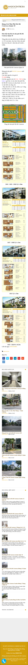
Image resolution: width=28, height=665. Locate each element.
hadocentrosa (8, 19)
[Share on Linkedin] (15, 358)
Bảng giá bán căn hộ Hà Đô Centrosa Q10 (12, 433)
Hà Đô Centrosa (16, 71)
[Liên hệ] (4, 662)
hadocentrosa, (11, 28)
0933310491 (13, 346)
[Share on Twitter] (7, 358)
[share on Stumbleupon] (22, 358)
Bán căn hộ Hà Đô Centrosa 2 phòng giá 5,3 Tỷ (13, 527)
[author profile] (3, 30)
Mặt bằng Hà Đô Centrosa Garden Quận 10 (12, 554)
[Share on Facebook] (3, 358)
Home (4, 19)
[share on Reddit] (3, 361)
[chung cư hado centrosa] (14, 8)
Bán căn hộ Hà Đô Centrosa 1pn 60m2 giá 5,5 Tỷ (14, 541)
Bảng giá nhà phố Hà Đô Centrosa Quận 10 (11, 25)
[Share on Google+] (11, 358)
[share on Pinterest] (19, 358)
